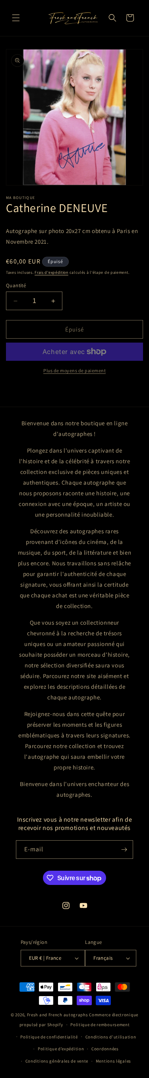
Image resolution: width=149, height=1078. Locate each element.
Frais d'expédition (51, 272)
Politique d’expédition (61, 1048)
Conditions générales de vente (56, 1061)
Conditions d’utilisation (110, 1037)
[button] (16, 18)
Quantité (16, 285)
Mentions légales (113, 1061)
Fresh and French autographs (57, 1014)
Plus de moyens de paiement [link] (74, 370)
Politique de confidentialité (49, 1037)
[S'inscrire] (124, 849)
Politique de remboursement (100, 1024)
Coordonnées (105, 1048)
